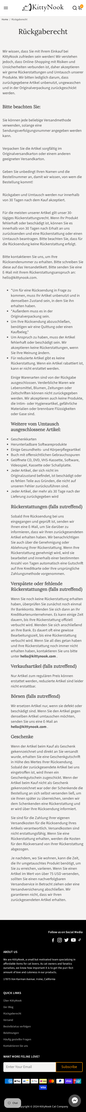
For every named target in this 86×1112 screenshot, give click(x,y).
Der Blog (8, 1007)
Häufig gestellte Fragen (17, 1039)
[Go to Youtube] (73, 941)
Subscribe (69, 1066)
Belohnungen (11, 1033)
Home (5, 19)
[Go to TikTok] (80, 941)
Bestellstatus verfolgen (17, 1026)
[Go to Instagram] (59, 941)
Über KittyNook (12, 1001)
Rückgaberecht (12, 1013)
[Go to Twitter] (66, 941)
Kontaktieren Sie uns (15, 1046)
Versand (8, 1020)
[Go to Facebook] (53, 941)
